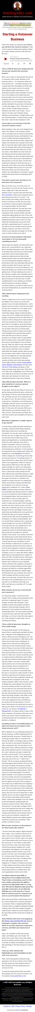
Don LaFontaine (7, 195)
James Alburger (7, 365)
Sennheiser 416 (20, 453)
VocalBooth (21, 709)
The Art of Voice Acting (9, 367)
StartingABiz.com (17, 13)
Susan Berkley (26, 362)
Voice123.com (21, 921)
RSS (13, 1006)
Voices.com (9, 921)
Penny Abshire (17, 365)
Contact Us (6, 1006)
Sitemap (29, 1006)
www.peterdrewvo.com (18, 976)
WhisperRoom (6, 711)
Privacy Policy (20, 1006)
